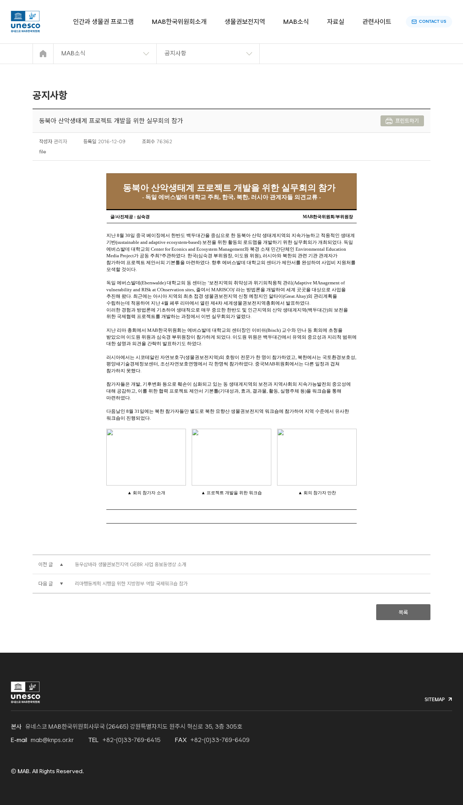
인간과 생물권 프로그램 (103, 21)
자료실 (335, 21)
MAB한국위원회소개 (179, 21)
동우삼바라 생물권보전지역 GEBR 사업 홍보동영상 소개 (130, 564)
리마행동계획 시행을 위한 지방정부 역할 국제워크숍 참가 (131, 583)
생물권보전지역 (245, 21)
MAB (25, 22)
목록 (403, 612)
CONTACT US (432, 21)
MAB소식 (296, 21)
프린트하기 (407, 121)
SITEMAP (435, 699)
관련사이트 (376, 21)
